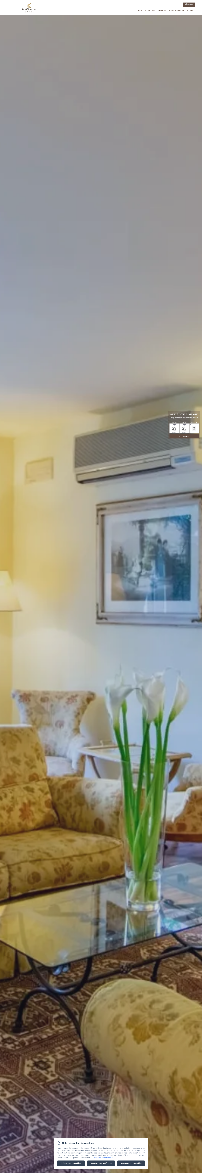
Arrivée (174, 422)
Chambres (150, 10)
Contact (191, 10)
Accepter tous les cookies (131, 1163)
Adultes (194, 422)
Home (139, 10)
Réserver (189, 4)
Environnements (176, 10)
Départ (184, 422)
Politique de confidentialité (102, 1158)
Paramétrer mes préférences (101, 1163)
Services (162, 10)
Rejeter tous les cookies (71, 1163)
